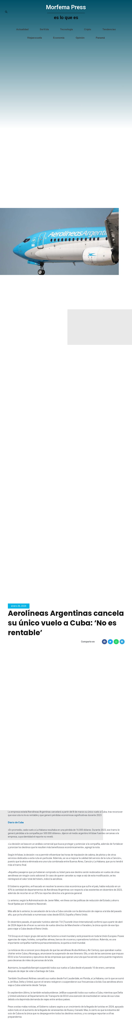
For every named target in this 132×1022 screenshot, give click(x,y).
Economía (58, 37)
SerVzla (44, 29)
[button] (104, 641)
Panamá (100, 37)
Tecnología (66, 29)
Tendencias (109, 29)
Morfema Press (66, 7)
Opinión (80, 37)
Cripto (87, 29)
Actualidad (22, 29)
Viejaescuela (34, 37)
